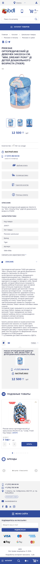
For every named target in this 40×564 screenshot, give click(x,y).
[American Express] (32, 536)
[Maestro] (19, 536)
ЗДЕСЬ (33, 335)
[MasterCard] (32, 542)
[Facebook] (3, 506)
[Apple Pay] (7, 542)
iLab (32, 555)
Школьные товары (29, 35)
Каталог (15, 35)
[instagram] (14, 506)
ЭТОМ (13, 333)
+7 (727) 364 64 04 (11, 156)
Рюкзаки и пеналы (11, 38)
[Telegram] (9, 42)
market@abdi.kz (11, 501)
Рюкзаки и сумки (28, 38)
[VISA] (6, 536)
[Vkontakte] (6, 506)
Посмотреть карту (11, 497)
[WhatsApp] (6, 42)
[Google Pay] (19, 542)
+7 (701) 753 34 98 (12, 487)
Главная (5, 35)
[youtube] (10, 506)
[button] (12, 453)
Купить (29, 444)
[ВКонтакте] (3, 42)
